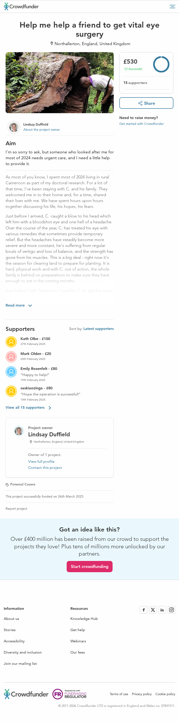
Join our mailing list (20, 663)
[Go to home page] (21, 6)
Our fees (77, 652)
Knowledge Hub (84, 618)
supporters (135, 82)
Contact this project (45, 467)
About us (11, 618)
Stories (10, 630)
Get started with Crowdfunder (141, 124)
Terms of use (119, 694)
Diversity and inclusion (23, 652)
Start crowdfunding (89, 566)
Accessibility (14, 641)
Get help (77, 630)
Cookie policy (165, 694)
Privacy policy (142, 694)
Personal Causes (22, 484)
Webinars (78, 641)
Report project (16, 508)
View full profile (41, 461)
